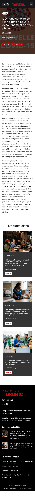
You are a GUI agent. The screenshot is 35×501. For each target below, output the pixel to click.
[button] (7, 4)
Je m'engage (6, 477)
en (4, 4)
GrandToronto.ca (8, 418)
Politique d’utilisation (9, 488)
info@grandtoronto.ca (10, 466)
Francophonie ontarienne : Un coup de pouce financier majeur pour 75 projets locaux (17, 362)
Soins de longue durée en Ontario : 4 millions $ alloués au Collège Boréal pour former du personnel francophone (17, 312)
